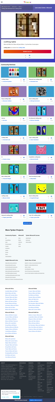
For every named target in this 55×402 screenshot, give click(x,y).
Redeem (30, 370)
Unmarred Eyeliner (7, 81)
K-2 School (49, 379)
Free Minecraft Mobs (34, 307)
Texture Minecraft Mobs (35, 293)
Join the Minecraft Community (11, 267)
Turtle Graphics (8, 256)
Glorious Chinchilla (34, 120)
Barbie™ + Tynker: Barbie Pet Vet (31, 265)
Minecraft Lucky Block (10, 323)
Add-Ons (20, 242)
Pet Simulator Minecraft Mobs (36, 303)
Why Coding (31, 371)
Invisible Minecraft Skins (11, 291)
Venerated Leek (6, 139)
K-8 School (49, 381)
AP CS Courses (50, 378)
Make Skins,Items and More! (11, 263)
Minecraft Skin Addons (34, 321)
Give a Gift (31, 368)
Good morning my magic (35, 176)
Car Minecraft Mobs (33, 301)
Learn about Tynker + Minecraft (43, 7)
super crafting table (33, 137)
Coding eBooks (22, 376)
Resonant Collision (7, 101)
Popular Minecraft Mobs (35, 297)
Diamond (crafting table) (7, 215)
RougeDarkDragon (34, 198)
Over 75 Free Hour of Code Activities (32, 271)
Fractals (6, 246)
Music (6, 254)
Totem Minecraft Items (11, 349)
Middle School (50, 374)
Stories (6, 252)
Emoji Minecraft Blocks (11, 325)
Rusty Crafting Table (6, 98)
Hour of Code (41, 390)
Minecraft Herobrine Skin (11, 309)
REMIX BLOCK (27, 51)
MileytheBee (33, 178)
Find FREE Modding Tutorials (11, 273)
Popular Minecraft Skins (11, 297)
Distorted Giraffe (34, 159)
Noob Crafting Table (33, 195)
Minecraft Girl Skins (10, 307)
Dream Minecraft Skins (11, 303)
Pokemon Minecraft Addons (36, 329)
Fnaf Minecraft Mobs (34, 295)
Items (19, 244)
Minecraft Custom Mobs (35, 309)
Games (6, 250)
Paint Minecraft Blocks (10, 319)
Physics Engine (8, 244)
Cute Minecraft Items (10, 357)
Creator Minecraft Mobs (35, 291)
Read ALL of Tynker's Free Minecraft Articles (14, 279)
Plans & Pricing (32, 376)
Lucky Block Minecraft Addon (36, 317)
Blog (20, 365)
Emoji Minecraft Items (10, 347)
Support (21, 368)
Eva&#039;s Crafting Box (34, 157)
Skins (19, 238)
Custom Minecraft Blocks (11, 317)
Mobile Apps (22, 373)
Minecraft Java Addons (34, 323)
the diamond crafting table (35, 118)
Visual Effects (8, 240)
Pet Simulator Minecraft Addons (37, 325)
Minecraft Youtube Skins (11, 295)
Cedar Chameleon (34, 139)
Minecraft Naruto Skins (11, 301)
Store (20, 378)
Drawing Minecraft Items (11, 353)
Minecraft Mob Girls (33, 299)
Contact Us (40, 396)
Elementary (49, 373)
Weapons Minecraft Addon (35, 319)
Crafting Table (22, 47)
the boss (5, 120)
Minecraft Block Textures (11, 321)
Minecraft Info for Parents (10, 277)
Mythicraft (28, 240)
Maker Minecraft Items (11, 343)
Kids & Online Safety (28, 396)
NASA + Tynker (28, 267)
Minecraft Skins (41, 368)
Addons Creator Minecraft (35, 315)
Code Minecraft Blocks (10, 331)
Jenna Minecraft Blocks (11, 333)
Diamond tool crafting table (35, 79)
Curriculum (31, 366)
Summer (30, 379)
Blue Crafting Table (6, 176)
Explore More (27, 223)
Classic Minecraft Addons (35, 331)
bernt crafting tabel (33, 98)
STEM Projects (50, 389)
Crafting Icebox (5, 79)
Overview (31, 365)
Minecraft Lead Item (10, 339)
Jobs (20, 371)
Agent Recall (28, 238)
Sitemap (21, 374)
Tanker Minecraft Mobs (34, 305)
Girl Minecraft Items (10, 355)
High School (49, 376)
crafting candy (5, 195)
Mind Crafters (28, 242)
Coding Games (41, 365)
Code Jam (40, 389)
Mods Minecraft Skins (10, 293)
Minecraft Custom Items (11, 341)
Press (20, 370)
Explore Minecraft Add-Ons (10, 269)
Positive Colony (6, 159)
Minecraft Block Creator (11, 315)
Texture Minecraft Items (11, 351)
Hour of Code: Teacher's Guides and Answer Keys (34, 273)
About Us (21, 366)
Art (6, 238)
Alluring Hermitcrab (35, 101)
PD (47, 386)
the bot (3, 118)
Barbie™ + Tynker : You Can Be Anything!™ (33, 263)
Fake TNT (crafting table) (34, 215)
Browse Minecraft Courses (10, 265)
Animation (7, 248)
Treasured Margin (7, 178)
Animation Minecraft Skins (12, 305)
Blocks (20, 6)
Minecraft (14, 6)
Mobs (19, 246)
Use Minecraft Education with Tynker (12, 275)
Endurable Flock (34, 81)
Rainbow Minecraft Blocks (11, 327)
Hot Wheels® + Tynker (29, 269)
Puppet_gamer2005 (7, 217)
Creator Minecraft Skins (11, 299)
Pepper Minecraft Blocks (11, 329)
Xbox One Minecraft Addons (36, 327)
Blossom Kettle (6, 198)
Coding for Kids (6, 6)
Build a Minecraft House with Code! (12, 271)
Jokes (6, 242)
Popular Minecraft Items (11, 345)
